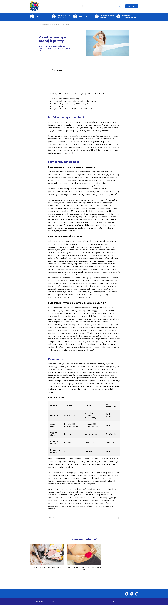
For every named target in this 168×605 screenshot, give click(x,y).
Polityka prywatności (119, 601)
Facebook (126, 594)
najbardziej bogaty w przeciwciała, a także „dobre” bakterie (82, 384)
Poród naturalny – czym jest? (63, 74)
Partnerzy (47, 594)
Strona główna (43, 24)
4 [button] (75, 230)
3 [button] (116, 194)
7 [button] (56, 330)
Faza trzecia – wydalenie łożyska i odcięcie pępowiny (71, 82)
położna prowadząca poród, (60, 283)
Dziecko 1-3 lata (84, 16)
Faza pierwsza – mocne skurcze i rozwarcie (68, 78)
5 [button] (77, 244)
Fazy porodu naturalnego (63, 76)
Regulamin (135, 601)
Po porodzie (59, 84)
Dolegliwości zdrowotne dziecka (129, 16)
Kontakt (74, 594)
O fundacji (34, 594)
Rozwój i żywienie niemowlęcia (63, 16)
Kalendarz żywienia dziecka (107, 16)
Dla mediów (61, 594)
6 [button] (61, 286)
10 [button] (54, 391)
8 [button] (93, 349)
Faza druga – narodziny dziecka (64, 80)
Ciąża (37, 16)
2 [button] (98, 180)
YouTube (136, 594)
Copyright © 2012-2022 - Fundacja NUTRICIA (42, 601)
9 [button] (95, 380)
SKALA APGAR (59, 86)
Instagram (131, 594)
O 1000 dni (132, 6)
